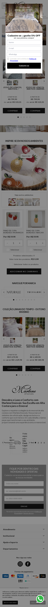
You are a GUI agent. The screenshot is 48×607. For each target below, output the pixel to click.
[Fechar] (40, 6)
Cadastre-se (24, 66)
